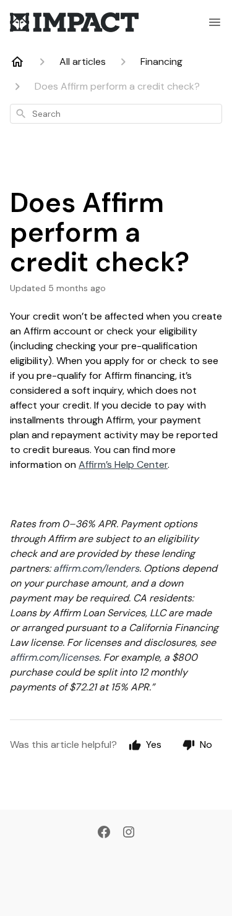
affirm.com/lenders (96, 568)
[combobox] (116, 114)
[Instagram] (128, 833)
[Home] (17, 61)
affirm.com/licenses (54, 657)
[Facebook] (104, 833)
